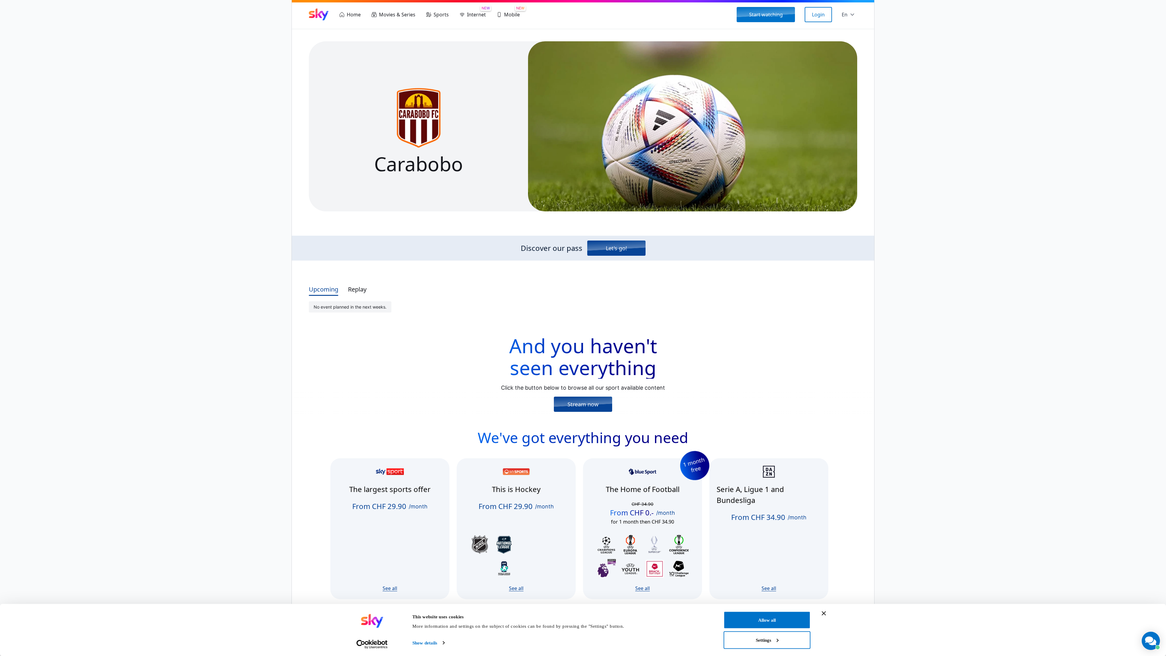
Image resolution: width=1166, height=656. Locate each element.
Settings (763, 639)
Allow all (767, 620)
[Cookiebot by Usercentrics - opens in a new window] (372, 644)
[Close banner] (824, 613)
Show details (424, 643)
